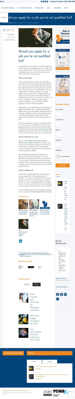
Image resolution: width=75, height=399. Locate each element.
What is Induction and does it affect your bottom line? (45, 212)
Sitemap (4, 394)
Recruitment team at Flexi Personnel (41, 192)
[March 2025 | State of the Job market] (60, 183)
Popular (27, 284)
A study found (42, 93)
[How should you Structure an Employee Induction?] (23, 298)
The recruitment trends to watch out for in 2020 (35, 334)
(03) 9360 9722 (69, 1)
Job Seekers (9, 22)
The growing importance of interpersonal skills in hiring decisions (36, 254)
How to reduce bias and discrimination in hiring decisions (34, 253)
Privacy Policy (20, 392)
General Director (59, 278)
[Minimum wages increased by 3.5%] (23, 319)
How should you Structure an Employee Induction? (35, 302)
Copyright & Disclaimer (8, 392)
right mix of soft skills (25, 109)
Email (58, 130)
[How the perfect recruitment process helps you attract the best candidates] (60, 206)
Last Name (59, 119)
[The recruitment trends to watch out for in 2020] (23, 333)
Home (2, 1)
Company (58, 140)
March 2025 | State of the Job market (46, 366)
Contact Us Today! (56, 1)
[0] (20, 267)
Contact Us (28, 392)
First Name (60, 109)
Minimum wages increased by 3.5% (34, 319)
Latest (37, 284)
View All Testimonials (61, 287)
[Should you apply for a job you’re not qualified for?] (35, 37)
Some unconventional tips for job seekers (23, 233)
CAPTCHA (58, 150)
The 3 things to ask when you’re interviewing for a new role (34, 213)
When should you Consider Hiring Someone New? (23, 212)
